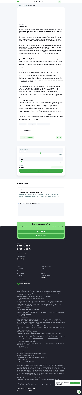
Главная (19, 5)
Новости (25, 5)
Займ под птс (32, 124)
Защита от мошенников (43, 124)
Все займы (43, 277)
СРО (23, 346)
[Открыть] (18, 259)
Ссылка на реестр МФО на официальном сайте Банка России (32, 357)
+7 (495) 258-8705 (26, 307)
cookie (64, 381)
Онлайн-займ (44, 264)
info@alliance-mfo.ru (38, 338)
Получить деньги (41, 170)
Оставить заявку (22, 253)
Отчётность (20, 275)
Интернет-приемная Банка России (25, 355)
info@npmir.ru (61, 306)
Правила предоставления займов (25, 361)
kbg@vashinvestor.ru (25, 330)
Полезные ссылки (45, 275)
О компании (20, 271)
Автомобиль (22, 124)
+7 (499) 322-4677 (53, 338)
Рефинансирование (46, 266)
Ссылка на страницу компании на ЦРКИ (26, 388)
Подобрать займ (39, 1)
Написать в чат (42, 235)
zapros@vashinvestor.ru (30, 311)
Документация (20, 273)
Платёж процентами (56, 167)
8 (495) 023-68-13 (23, 246)
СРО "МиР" (27, 304)
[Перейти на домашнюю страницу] (18, 1)
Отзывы (43, 273)
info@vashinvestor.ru (25, 299)
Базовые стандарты (21, 351)
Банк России (25, 317)
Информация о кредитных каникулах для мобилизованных (31, 353)
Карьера (43, 268)
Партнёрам (20, 268)
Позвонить (42, 231)
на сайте (31, 312)
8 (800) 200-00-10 (26, 314)
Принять (75, 382)
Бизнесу (19, 266)
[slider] (40, 153)
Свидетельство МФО (22, 359)
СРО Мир (24, 315)
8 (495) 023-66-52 (24, 249)
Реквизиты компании (22, 280)
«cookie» (19, 381)
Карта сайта (20, 277)
